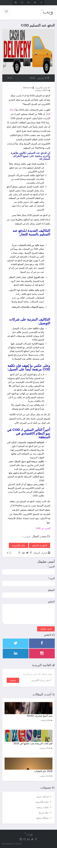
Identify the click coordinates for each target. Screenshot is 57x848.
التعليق (51, 601)
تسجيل (13, 680)
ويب (47, 11)
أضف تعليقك (46, 629)
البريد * (51, 578)
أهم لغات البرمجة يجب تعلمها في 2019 (33, 743)
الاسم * (51, 566)
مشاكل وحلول (42, 818)
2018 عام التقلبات (43, 771)
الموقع (51, 590)
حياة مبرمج (44, 812)
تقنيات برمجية (42, 807)
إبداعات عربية (42, 796)
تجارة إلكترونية (42, 802)
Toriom (18, 843)
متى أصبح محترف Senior (39, 715)
